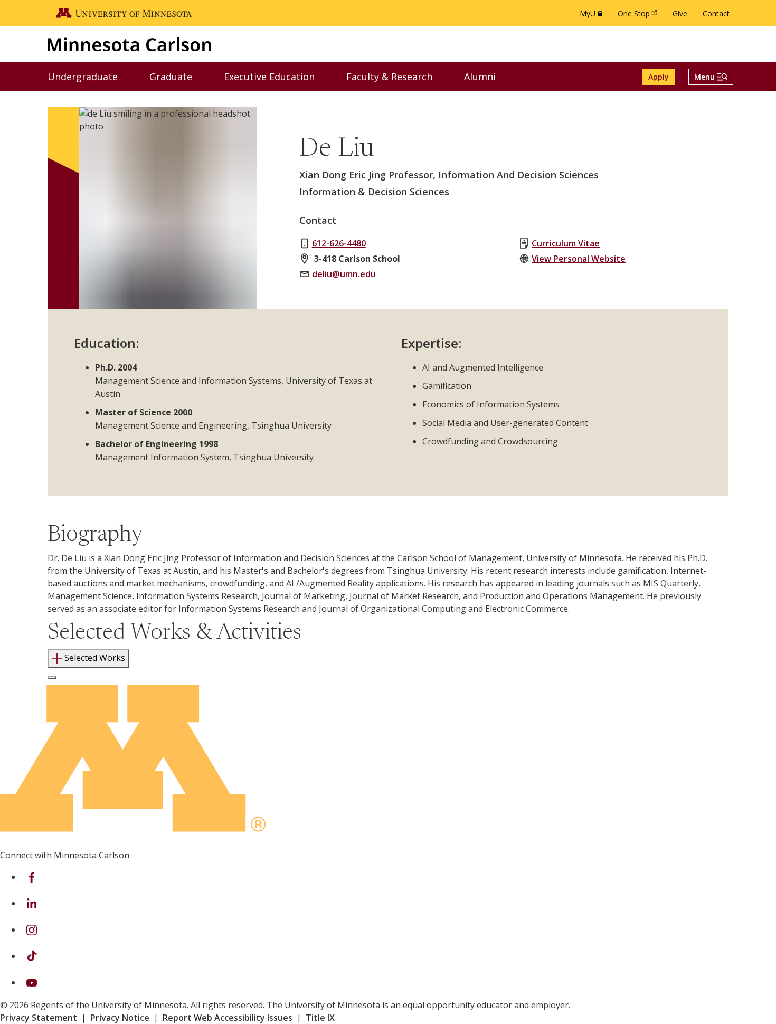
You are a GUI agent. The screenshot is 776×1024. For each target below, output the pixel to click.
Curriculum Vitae (566, 243)
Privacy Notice (119, 1017)
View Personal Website (579, 258)
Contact (716, 13)
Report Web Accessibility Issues (227, 1017)
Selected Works (94, 657)
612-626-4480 (339, 243)
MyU (593, 16)
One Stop (639, 16)
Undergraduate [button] (89, 76)
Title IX (320, 1017)
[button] (711, 76)
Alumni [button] (486, 76)
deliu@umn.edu (344, 274)
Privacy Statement (38, 1017)
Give (680, 13)
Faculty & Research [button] (396, 76)
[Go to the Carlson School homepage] (129, 44)
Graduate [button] (177, 76)
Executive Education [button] (276, 76)
